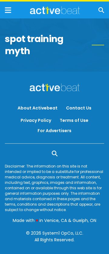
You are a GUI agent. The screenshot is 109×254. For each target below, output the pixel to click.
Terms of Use (74, 120)
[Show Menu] (8, 10)
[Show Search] (101, 10)
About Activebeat (38, 108)
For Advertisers (54, 131)
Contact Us (78, 108)
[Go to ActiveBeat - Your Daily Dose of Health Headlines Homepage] (55, 10)
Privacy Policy (36, 120)
